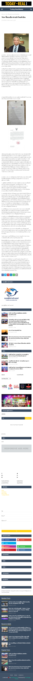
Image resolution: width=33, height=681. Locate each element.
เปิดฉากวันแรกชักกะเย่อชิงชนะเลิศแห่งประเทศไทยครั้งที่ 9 (19, 660)
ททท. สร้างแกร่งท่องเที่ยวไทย (15, 330)
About (15, 675)
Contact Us (21, 675)
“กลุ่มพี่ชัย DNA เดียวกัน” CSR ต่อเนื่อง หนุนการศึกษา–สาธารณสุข (19, 361)
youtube (5, 483)
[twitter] (9, 543)
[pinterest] (9, 550)
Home (11, 675)
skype (20, 483)
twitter (20, 481)
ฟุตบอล (3, 374)
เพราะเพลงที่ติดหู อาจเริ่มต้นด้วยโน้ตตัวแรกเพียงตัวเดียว (19, 643)
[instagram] (9, 546)
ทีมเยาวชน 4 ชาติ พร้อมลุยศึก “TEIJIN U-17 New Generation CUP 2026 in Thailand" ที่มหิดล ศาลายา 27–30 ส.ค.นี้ (19, 610)
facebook (5, 481)
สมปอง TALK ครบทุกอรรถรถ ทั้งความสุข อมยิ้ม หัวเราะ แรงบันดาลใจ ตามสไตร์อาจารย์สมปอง (19, 637)
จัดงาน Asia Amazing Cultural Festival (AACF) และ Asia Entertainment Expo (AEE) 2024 (20, 337)
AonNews (5, 20)
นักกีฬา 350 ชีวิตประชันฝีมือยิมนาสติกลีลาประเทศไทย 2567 (18, 313)
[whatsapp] (24, 546)
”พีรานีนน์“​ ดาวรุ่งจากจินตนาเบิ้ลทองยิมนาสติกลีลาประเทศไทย (20, 344)
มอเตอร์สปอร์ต (20, 374)
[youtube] (24, 539)
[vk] (24, 550)
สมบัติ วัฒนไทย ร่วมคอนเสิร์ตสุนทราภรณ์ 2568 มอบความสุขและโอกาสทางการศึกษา (20, 368)
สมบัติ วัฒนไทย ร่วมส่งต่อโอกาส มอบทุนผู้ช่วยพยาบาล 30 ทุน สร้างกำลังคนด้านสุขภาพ (19, 355)
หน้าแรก (3, 14)
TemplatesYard (14, 677)
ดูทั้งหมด (28, 418)
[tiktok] (24, 543)
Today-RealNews (16, 9)
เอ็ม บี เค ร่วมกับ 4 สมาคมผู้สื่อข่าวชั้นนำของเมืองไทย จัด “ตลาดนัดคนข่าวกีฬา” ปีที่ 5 (19, 602)
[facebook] (9, 539)
